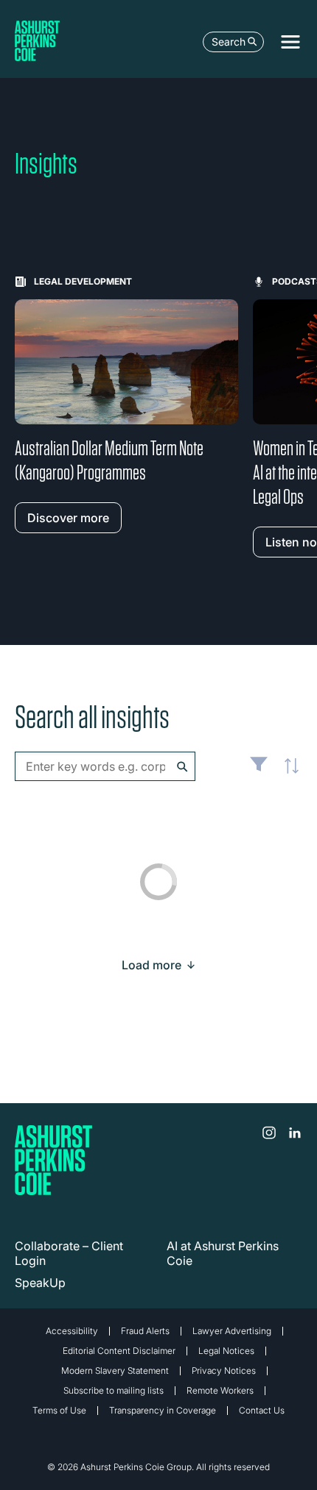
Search (228, 41)
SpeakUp (40, 1282)
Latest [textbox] (287, 774)
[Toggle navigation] (290, 42)
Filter (259, 770)
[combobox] (105, 766)
